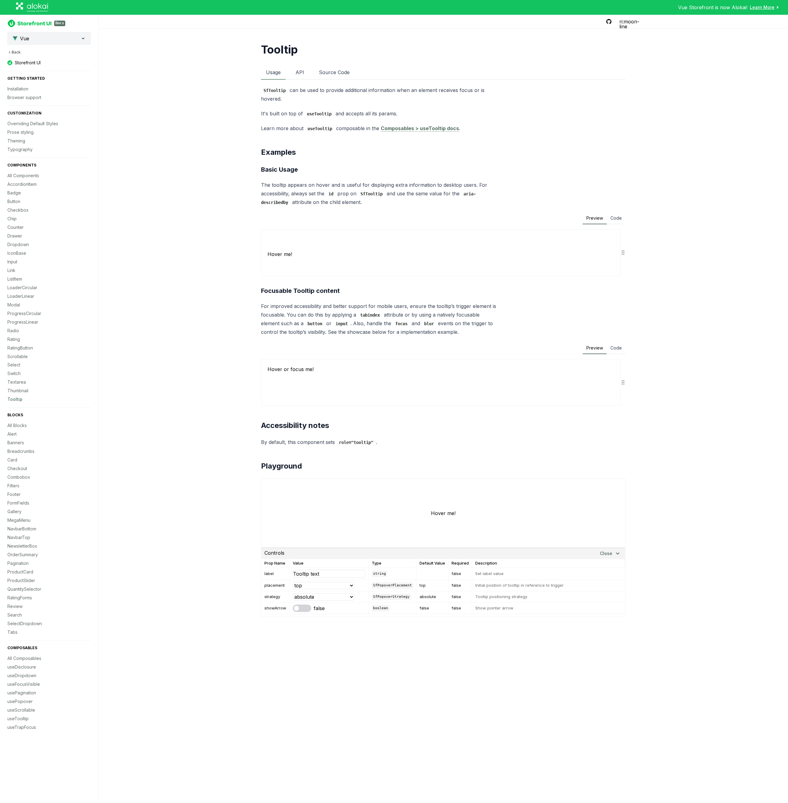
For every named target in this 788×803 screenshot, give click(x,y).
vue (24, 38)
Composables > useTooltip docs (420, 128)
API (300, 72)
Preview (594, 218)
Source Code (334, 72)
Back (16, 52)
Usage (273, 72)
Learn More (762, 7)
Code (616, 218)
